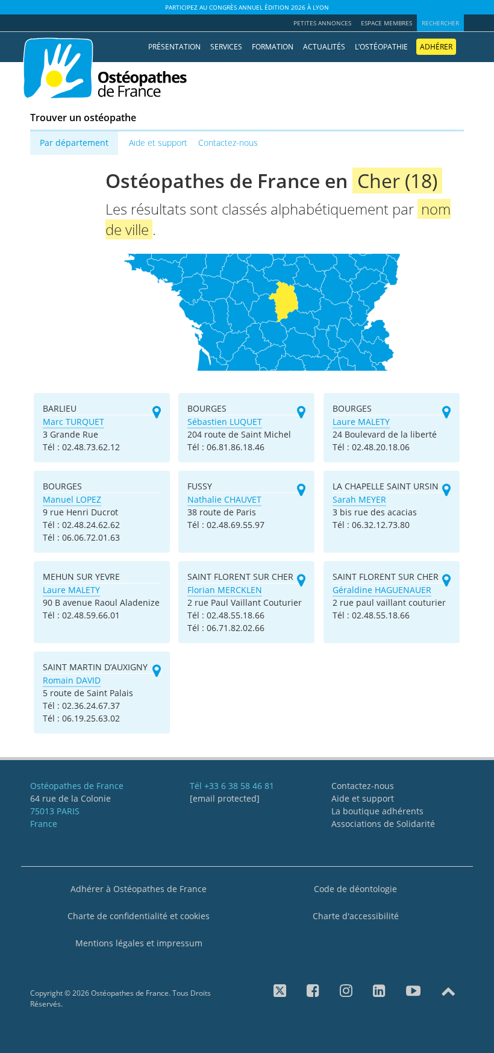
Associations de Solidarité (383, 823)
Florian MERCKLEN (224, 590)
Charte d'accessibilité (356, 916)
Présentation (174, 47)
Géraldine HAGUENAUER (382, 590)
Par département (74, 142)
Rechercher (440, 23)
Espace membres (386, 23)
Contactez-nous (228, 142)
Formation (272, 47)
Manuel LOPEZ (72, 499)
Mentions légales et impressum (138, 943)
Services (226, 47)
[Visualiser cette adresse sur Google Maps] (156, 413)
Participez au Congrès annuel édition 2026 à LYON (247, 7)
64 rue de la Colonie (70, 798)
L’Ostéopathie (381, 47)
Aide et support (158, 142)
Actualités (324, 47)
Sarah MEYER (359, 499)
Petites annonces (322, 23)
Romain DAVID (72, 680)
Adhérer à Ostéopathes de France (138, 888)
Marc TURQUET (73, 421)
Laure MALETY (361, 421)
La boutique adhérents (377, 811)
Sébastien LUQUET (224, 421)
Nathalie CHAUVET (224, 499)
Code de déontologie (355, 888)
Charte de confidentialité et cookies (138, 916)
